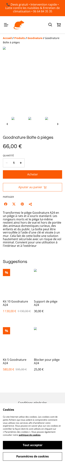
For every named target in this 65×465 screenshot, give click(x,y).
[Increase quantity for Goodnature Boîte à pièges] (21, 162)
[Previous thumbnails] (7, 124)
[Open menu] (6, 25)
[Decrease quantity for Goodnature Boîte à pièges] (6, 162)
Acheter (32, 174)
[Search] (50, 25)
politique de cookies (29, 434)
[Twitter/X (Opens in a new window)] (14, 204)
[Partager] (30, 204)
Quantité (8, 155)
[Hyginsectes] (19, 25)
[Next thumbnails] (57, 124)
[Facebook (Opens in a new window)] (5, 204)
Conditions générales (32, 403)
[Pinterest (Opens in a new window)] (22, 204)
